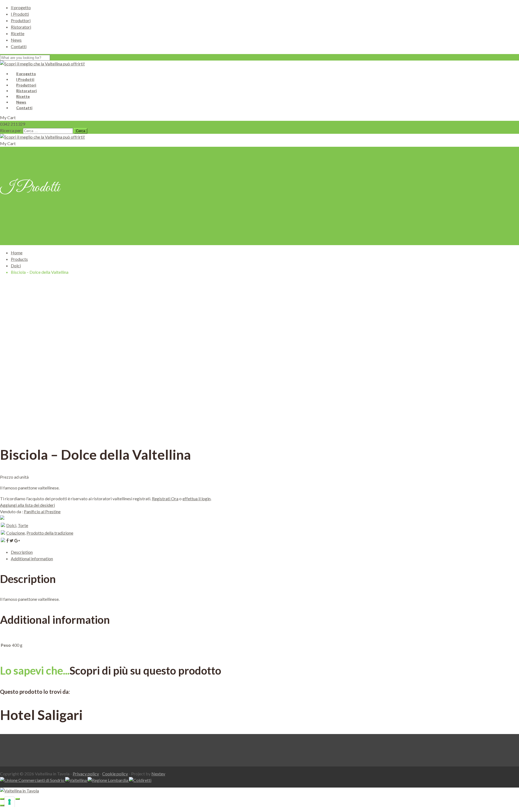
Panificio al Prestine (42, 511)
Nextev (158, 773)
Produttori (21, 20)
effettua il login (196, 498)
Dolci (16, 265)
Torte (23, 525)
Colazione (15, 532)
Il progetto (21, 7)
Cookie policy (115, 773)
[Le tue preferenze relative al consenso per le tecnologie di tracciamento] (9, 802)
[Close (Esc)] (2, 799)
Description (22, 552)
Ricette (17, 33)
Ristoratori (21, 26)
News (16, 39)
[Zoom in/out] (17, 799)
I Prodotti (20, 13)
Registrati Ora (165, 498)
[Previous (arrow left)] (2, 805)
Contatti (18, 46)
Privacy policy (86, 773)
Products (19, 259)
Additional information (32, 558)
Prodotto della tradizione (49, 532)
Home (16, 252)
